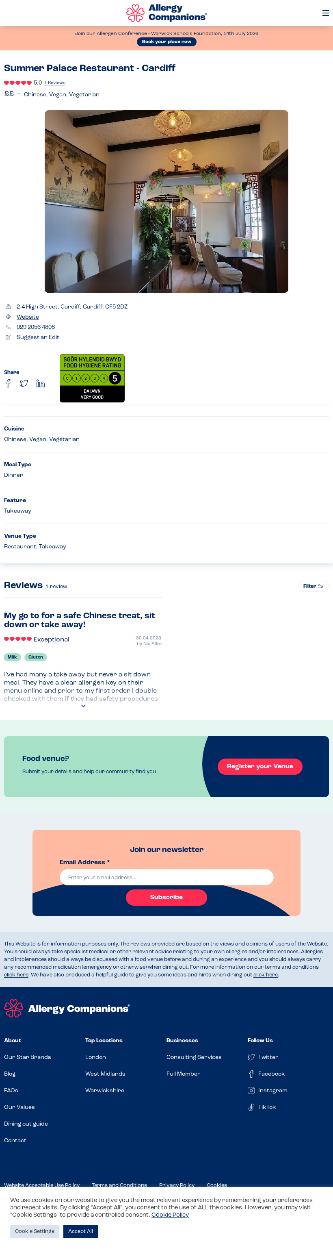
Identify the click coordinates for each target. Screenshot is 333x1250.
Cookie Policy (170, 1215)
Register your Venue (260, 766)
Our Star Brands (27, 1057)
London (95, 1057)
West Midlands (105, 1074)
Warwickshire (104, 1091)
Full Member (183, 1074)
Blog (9, 1074)
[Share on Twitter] (24, 383)
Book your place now (166, 41)
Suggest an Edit (38, 338)
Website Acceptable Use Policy (42, 1185)
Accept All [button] (80, 1231)
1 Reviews (54, 83)
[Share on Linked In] (41, 383)
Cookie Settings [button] (34, 1231)
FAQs (11, 1091)
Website (28, 317)
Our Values (19, 1107)
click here (16, 975)
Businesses (182, 1041)
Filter (309, 586)
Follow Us (260, 1041)
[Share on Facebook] (8, 383)
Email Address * (85, 862)
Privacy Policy (177, 1185)
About (12, 1041)
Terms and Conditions (119, 1185)
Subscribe (166, 897)
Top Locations (104, 1041)
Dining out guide (26, 1124)
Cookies (217, 1185)
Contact (15, 1141)
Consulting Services (194, 1057)
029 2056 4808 (36, 327)
